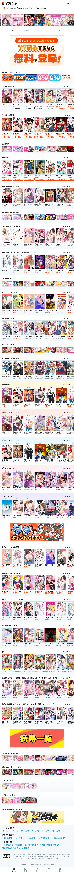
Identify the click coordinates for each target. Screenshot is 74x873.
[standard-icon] (70, 8)
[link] (7, 77)
